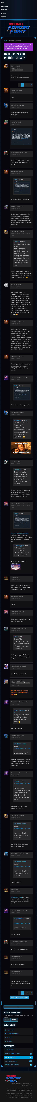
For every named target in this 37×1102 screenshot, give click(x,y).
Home (2, 3)
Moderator (26, 77)
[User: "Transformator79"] (6, 504)
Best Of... (4, 17)
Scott (12, 66)
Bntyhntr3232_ (15, 853)
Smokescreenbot (16, 377)
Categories (4, 6)
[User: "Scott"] (6, 66)
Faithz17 (13, 206)
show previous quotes (22, 748)
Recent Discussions (12, 1034)
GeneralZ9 (14, 321)
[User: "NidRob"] (6, 285)
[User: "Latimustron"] (6, 612)
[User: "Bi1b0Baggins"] (6, 153)
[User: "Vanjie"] (6, 122)
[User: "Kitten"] (6, 90)
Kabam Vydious (15, 681)
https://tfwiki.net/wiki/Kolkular (20, 533)
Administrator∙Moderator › (23, 682)
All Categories (9, 1050)
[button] (31, 85)
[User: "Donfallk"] (6, 957)
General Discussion (17, 70)
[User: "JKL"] (6, 462)
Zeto (12, 577)
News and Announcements (18, 1054)
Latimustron (14, 611)
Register (18, 997)
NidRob (13, 285)
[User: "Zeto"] (6, 578)
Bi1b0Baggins (15, 152)
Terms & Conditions (26, 1086)
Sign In (12, 997)
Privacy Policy (27, 1084)
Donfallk (13, 957)
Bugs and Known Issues (18, 1065)
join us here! (23, 48)
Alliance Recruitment (18, 1061)
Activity (3, 13)
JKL (12, 461)
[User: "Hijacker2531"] (6, 666)
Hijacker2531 (15, 666)
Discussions (4, 10)
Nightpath (14, 231)
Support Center (16, 1084)
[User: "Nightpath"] (6, 232)
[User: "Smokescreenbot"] (6, 378)
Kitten (13, 90)
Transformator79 (16, 503)
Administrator (19, 77)
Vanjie (13, 122)
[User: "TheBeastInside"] (6, 629)
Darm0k (13, 105)
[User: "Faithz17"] (6, 207)
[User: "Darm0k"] (6, 105)
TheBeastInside (15, 628)
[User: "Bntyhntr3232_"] (6, 854)
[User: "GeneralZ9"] (6, 322)
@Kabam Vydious (16, 897)
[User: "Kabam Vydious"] (6, 681)
